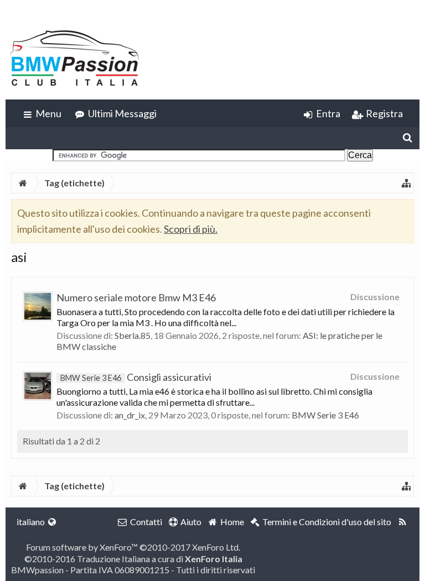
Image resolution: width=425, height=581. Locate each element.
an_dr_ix (130, 415)
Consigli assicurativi (135, 377)
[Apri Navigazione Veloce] (406, 183)
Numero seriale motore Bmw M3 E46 (136, 297)
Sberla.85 (133, 335)
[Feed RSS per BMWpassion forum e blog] (402, 521)
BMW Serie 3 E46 (325, 415)
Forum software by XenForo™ (133, 547)
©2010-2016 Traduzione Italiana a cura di (133, 558)
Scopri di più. (190, 229)
